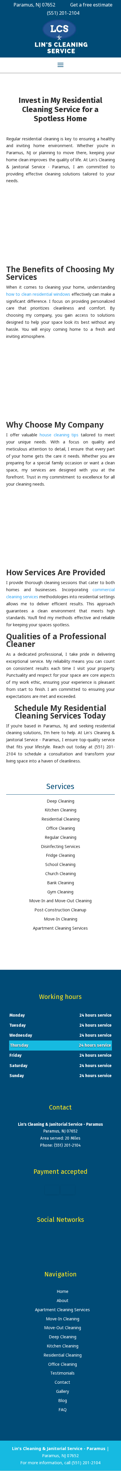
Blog (62, 1400)
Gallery (62, 1391)
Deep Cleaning (62, 1336)
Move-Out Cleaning (62, 1327)
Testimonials (62, 1373)
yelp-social (65, 1238)
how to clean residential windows (38, 294)
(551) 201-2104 (63, 13)
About (62, 1300)
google (54, 1238)
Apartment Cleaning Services (62, 1309)
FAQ (62, 1409)
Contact (62, 1382)
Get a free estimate (91, 4)
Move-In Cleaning (62, 1319)
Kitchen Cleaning (62, 1346)
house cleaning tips (59, 435)
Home (62, 1291)
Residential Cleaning (62, 1355)
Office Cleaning (62, 1364)
